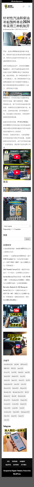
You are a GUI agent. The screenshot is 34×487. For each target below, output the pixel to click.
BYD (13, 368)
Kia (28, 380)
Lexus (16, 384)
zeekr (6, 420)
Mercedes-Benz (18, 392)
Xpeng (21, 416)
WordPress (17, 474)
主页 (8, 461)
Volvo (6, 416)
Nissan (7, 400)
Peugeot (23, 400)
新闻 (20, 29)
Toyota (16, 412)
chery (20, 368)
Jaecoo (7, 380)
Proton (15, 404)
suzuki (15, 408)
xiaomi (14, 416)
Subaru (7, 408)
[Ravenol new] (15, 220)
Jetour (21, 380)
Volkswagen (25, 412)
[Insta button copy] (15, 354)
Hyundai (15, 376)
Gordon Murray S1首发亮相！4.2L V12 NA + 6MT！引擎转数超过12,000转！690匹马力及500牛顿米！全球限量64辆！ (16, 279)
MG (27, 392)
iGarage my (8, 29)
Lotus (23, 384)
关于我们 (23, 465)
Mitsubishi (21, 396)
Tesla (21, 408)
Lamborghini (8, 384)
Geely (20, 372)
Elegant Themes (17, 470)
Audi (16, 364)
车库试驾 (14, 461)
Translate (17, 229)
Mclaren (23, 388)
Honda (7, 376)
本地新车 (22, 461)
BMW (6, 368)
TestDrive (7, 412)
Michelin (7, 396)
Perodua (15, 400)
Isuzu (22, 376)
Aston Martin (8, 364)
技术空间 (16, 465)
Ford (13, 372)
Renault (23, 404)
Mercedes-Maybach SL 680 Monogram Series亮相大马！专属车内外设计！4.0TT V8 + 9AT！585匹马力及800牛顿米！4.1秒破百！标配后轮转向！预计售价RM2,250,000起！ (16, 293)
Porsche (7, 404)
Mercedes (7, 392)
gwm (27, 372)
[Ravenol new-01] (17, 94)
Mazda (15, 388)
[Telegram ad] (15, 451)
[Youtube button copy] (15, 327)
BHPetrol (24, 364)
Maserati (7, 388)
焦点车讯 (24, 29)
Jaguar (14, 380)
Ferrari (7, 372)
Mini (14, 396)
